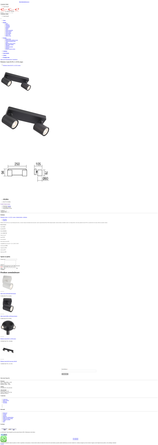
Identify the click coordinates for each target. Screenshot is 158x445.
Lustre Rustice (8, 33)
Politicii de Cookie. (120, 442)
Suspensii (7, 47)
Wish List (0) (3, 59)
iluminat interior (19, 217)
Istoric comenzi (6, 400)
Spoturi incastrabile (9, 30)
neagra (14, 217)
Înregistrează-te (9, 59)
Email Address (65, 369)
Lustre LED (7, 34)
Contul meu (5, 399)
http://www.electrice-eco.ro (24, 1)
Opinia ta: (2, 264)
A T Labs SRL (38, 432)
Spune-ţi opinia (7, 204)
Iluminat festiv (8, 39)
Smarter (9, 206)
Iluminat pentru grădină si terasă (11, 40)
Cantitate (2, 210)
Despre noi (5, 412)
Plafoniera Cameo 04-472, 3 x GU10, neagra (8, 338)
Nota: (1, 268)
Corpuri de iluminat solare (10, 41)
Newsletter (5, 402)
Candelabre (7, 25)
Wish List (5, 401)
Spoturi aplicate (8, 31)
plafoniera (25, 217)
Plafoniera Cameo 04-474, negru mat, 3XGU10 (8, 361)
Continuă (2, 269)
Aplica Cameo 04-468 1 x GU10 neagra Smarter (8, 316)
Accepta (2, 443)
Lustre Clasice (8, 32)
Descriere (5, 219)
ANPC (4, 420)
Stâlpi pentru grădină (9, 44)
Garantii (4, 415)
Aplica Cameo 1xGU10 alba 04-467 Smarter (8, 293)
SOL (4, 421)
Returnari (5, 416)
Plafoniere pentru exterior (10, 43)
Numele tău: (2, 259)
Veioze (6, 29)
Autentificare (14, 59)
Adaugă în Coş (3, 211)
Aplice (6, 23)
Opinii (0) (5, 220)
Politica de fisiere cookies (8, 418)
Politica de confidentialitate (8, 417)
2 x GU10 (10, 217)
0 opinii (2, 204)
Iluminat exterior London (10, 49)
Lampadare (7, 26)
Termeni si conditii (6, 419)
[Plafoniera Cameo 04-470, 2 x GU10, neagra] (15, 97)
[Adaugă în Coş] (0, 291)
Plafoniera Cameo (4, 217)
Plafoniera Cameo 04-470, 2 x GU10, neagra (11, 65)
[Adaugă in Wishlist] (2, 291)
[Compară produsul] (3, 291)
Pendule (7, 28)
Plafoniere (7, 24)
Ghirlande (7, 45)
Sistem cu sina (8, 35)
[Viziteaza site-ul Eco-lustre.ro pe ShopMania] (3, 435)
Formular (5, 414)
